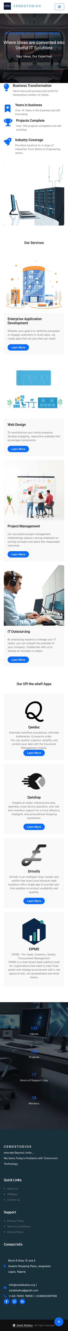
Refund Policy (15, 1232)
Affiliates (11, 1194)
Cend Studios (25, 1325)
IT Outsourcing (19, 632)
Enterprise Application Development (25, 321)
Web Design (17, 425)
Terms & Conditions (18, 1226)
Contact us (13, 1199)
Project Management (24, 526)
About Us (12, 1188)
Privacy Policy (15, 1220)
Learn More (18, 347)
